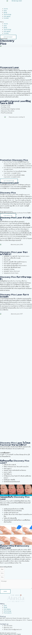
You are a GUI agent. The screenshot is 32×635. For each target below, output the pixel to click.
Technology (7, 14)
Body (5, 12)
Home (6, 9)
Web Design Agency (6, 634)
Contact (6, 18)
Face (5, 10)
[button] (16, 22)
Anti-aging (7, 16)
